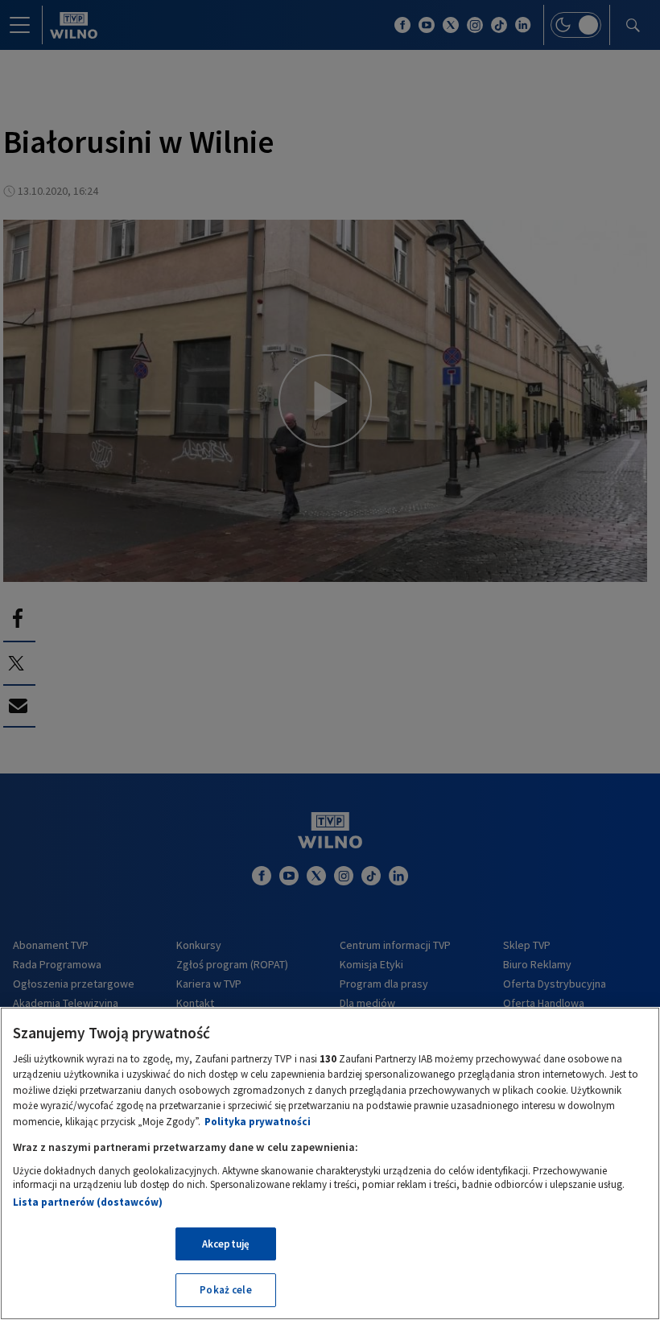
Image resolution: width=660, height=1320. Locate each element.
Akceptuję (226, 1244)
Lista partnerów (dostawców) (88, 1202)
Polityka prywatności (257, 1121)
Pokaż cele (225, 1290)
